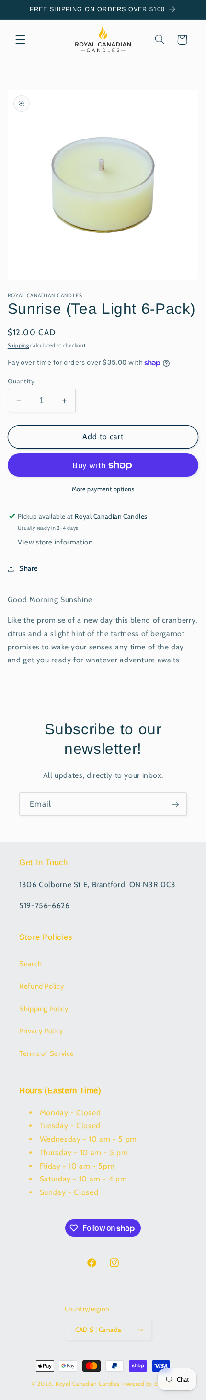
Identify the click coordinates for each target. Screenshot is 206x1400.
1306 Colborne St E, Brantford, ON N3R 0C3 (97, 884)
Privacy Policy (41, 1031)
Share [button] (28, 568)
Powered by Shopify (147, 1383)
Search (30, 964)
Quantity (21, 381)
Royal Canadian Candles (88, 1383)
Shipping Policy (43, 1009)
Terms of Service (46, 1053)
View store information (55, 542)
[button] (20, 40)
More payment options (103, 489)
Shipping (18, 345)
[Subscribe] (175, 804)
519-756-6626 (44, 905)
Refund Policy (41, 986)
